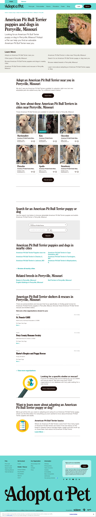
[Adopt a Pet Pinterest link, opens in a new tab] (70, 479)
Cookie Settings (39, 510)
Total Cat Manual (9, 471)
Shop (68, 6)
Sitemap (46, 463)
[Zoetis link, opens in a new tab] (89, 510)
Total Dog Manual (9, 470)
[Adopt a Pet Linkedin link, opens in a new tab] (79, 479)
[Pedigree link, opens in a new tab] (84, 510)
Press (32, 470)
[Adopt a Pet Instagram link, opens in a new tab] (76, 479)
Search (47, 236)
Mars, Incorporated (49, 474)
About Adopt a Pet (35, 463)
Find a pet (7, 463)
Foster (63, 6)
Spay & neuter (8, 467)
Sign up (87, 6)
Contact (33, 467)
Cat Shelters (21, 473)
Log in (19, 477)
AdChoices (47, 476)
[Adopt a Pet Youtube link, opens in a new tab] (73, 479)
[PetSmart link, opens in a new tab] (77, 510)
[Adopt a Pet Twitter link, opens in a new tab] (67, 479)
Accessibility (47, 471)
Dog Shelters (21, 471)
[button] (32, 141)
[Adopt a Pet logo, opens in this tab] (48, 497)
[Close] (93, 514)
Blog (32, 465)
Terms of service (48, 467)
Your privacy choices (49, 478)
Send (84, 466)
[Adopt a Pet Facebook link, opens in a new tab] (64, 479)
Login (78, 6)
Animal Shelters (22, 469)
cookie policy (9, 515)
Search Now (48, 95)
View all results (48, 180)
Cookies (46, 470)
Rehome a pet (8, 465)
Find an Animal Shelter (48, 388)
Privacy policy (47, 465)
